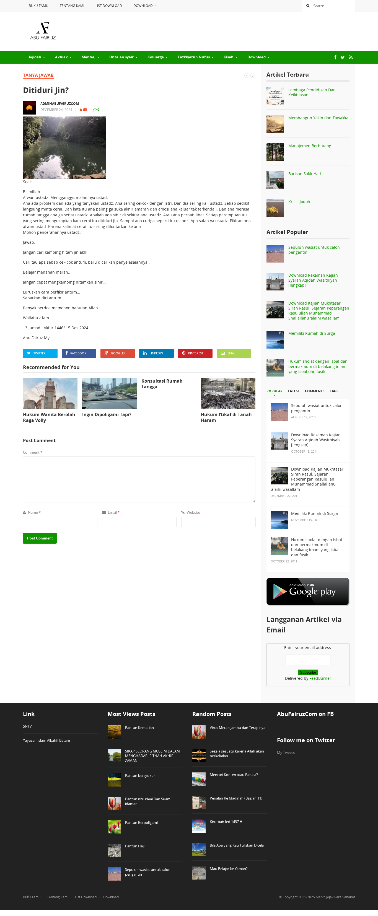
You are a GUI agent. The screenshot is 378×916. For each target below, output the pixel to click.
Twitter (39, 353)
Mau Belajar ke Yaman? (229, 868)
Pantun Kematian (139, 727)
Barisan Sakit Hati (304, 173)
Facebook (78, 353)
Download (143, 5)
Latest (294, 391)
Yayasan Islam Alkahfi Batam (46, 740)
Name (34, 512)
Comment (32, 452)
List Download (108, 5)
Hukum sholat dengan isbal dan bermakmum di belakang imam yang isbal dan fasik (318, 366)
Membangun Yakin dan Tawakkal (318, 117)
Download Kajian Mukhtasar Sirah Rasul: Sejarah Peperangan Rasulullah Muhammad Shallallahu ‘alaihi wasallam (318, 310)
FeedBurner (320, 678)
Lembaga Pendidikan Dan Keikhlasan (312, 92)
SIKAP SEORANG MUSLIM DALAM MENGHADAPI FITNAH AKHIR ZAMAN (152, 756)
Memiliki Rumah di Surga (311, 333)
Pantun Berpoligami (141, 822)
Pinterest (195, 353)
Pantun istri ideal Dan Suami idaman (148, 801)
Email (231, 353)
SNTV (27, 726)
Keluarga (155, 57)
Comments (315, 391)
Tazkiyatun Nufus (194, 57)
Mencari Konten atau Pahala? (234, 774)
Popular (274, 391)
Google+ (118, 353)
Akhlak (61, 57)
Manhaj (88, 57)
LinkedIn (156, 353)
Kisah (229, 57)
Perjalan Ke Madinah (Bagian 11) (236, 798)
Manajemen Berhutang (309, 145)
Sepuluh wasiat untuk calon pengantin (314, 250)
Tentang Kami (72, 5)
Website (193, 512)
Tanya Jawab (38, 75)
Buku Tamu (38, 5)
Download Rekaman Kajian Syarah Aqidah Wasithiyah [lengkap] (313, 280)
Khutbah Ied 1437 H (226, 821)
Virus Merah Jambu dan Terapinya (237, 727)
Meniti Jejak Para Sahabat (335, 897)
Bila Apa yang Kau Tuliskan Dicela (237, 845)
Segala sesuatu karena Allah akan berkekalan (237, 753)
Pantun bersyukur (140, 775)
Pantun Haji (134, 846)
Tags (334, 391)
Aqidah (35, 57)
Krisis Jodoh (299, 201)
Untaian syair (121, 57)
